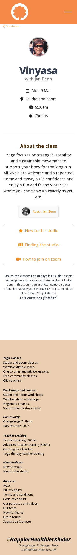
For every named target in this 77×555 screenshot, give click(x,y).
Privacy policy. (12, 490)
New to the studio (40, 230)
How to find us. (13, 512)
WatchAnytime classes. (19, 367)
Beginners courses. (16, 404)
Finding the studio (41, 244)
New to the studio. (16, 471)
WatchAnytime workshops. (21, 399)
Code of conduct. (15, 499)
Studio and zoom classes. (20, 362)
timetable (12, 26)
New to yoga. (12, 467)
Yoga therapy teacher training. (24, 454)
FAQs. (7, 486)
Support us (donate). (17, 521)
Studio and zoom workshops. (23, 395)
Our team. (10, 508)
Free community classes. (20, 376)
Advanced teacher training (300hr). (26, 445)
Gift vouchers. (12, 380)
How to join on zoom (41, 259)
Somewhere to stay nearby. (22, 408)
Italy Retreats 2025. (16, 426)
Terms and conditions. (18, 494)
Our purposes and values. (20, 503)
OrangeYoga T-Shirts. (18, 421)
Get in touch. (12, 517)
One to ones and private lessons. (26, 371)
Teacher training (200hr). (20, 440)
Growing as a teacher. (18, 449)
